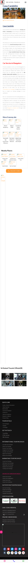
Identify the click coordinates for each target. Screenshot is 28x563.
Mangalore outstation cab (12, 108)
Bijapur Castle (12, 126)
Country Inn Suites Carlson (18, 127)
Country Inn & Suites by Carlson (12, 159)
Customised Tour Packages (9, 89)
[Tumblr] (4, 552)
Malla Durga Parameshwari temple (18, 140)
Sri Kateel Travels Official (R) (11, 368)
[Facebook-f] (4, 549)
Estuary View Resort (5, 159)
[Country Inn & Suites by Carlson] (12, 156)
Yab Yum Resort (13, 166)
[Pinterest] (23, 549)
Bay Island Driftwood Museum (12, 140)
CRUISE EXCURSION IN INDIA (11, 474)
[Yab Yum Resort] (12, 163)
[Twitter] (12, 549)
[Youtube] (8, 549)
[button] (25, 2)
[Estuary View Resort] (5, 156)
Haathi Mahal (5, 166)
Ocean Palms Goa (20, 159)
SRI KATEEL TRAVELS (13, 2)
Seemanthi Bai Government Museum (5, 141)
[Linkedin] (19, 549)
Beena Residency (5, 126)
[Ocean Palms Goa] (20, 156)
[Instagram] (15, 549)
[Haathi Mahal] (5, 163)
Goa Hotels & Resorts (9, 20)
